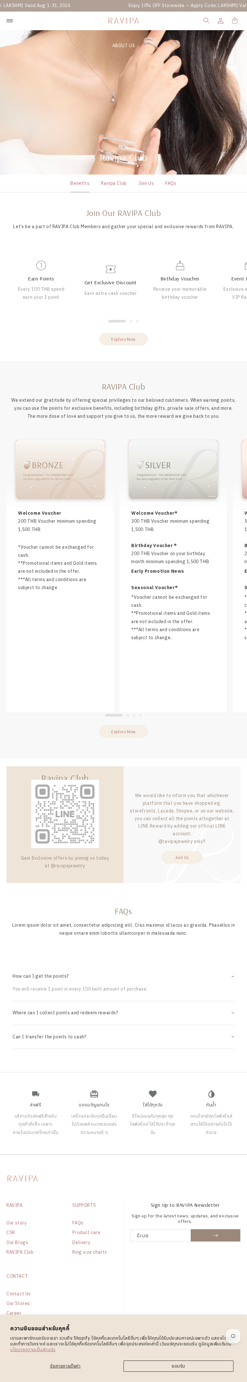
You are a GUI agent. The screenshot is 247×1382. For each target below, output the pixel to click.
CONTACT (17, 1276)
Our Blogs (17, 1242)
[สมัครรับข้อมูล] (216, 1235)
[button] (206, 20)
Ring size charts (89, 1252)
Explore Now (123, 339)
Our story (16, 1223)
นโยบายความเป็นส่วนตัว (33, 1349)
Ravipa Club (114, 183)
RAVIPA (14, 1205)
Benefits (79, 183)
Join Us (146, 183)
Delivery (81, 1242)
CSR (10, 1232)
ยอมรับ (178, 1366)
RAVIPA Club (20, 1252)
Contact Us (18, 1294)
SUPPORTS (84, 1205)
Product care (86, 1232)
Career (14, 1313)
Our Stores (18, 1303)
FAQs (170, 183)
